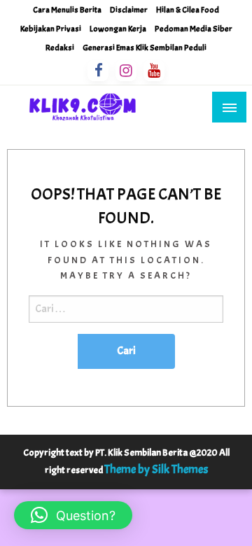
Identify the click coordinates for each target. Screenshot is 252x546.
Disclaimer (129, 9)
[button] (73, 515)
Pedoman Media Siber (193, 28)
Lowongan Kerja (118, 28)
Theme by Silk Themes (156, 469)
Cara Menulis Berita (67, 9)
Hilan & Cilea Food (187, 9)
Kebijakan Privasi (50, 28)
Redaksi (60, 47)
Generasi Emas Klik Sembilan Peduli (144, 47)
